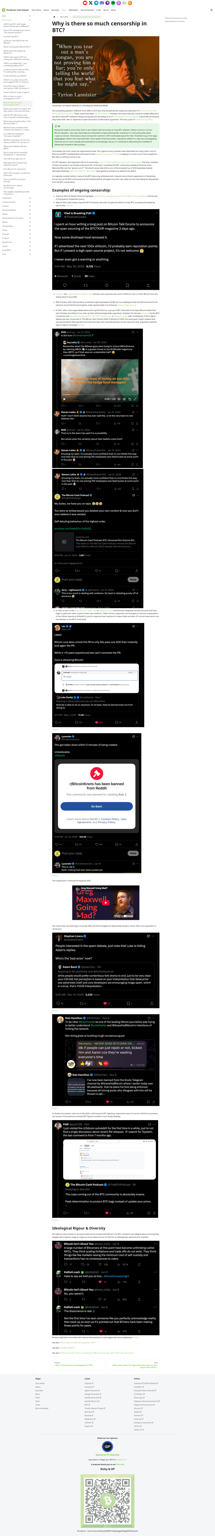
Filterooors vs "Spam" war (86, 610)
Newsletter (73, 10)
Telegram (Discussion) (143, 1405)
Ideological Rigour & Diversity (175, 21)
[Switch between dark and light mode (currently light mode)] (211, 10)
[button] (16, 16)
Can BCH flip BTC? (67, 1348)
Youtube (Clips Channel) (144, 1390)
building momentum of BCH (107, 154)
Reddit (136, 1412)
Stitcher (88, 1422)
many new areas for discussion (82, 171)
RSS (86, 1405)
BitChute (88, 1412)
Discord (137, 1408)
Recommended (87, 10)
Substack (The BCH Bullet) (145, 1383)
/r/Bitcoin (60, 294)
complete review (121, 316)
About (46, 10)
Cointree (137, 1419)
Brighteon (89, 1419)
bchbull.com (121, 1459)
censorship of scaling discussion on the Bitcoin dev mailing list (120, 196)
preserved (145, 313)
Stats (37, 1401)
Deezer (88, 1426)
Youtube (88, 1387)
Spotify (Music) (91, 1401)
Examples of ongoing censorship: (176, 18)
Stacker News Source (127, 305)
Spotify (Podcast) (92, 1397)
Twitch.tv (138, 1430)
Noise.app (138, 1397)
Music (106, 10)
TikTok (136, 1426)
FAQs (64, 10)
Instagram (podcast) (142, 1422)
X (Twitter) (138, 1394)
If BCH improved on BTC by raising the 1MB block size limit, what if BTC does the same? (96, 1353)
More (113, 10)
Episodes (55, 10)
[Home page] (54, 17)
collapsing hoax (105, 610)
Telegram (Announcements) (145, 1401)
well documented (101, 113)
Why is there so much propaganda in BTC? (78, 1342)
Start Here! (36, 10)
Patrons (119, 1464)
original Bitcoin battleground (79, 294)
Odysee (88, 1383)
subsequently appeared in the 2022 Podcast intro (90, 316)
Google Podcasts (92, 1394)
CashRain (138, 1387)
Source (69, 205)
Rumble (88, 1415)
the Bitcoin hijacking (143, 119)
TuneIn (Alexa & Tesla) (94, 1408)
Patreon (137, 1415)
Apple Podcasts (91, 1390)
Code (98, 10)
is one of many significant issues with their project (120, 162)
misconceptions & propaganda (126, 116)
